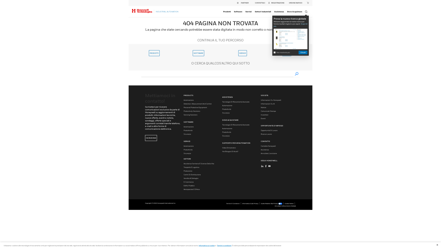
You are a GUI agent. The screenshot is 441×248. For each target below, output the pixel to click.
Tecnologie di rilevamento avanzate (235, 102)
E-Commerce (189, 182)
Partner (245, 3)
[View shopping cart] (308, 3)
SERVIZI (242, 53)
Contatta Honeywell (268, 146)
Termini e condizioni (233, 203)
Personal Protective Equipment (195, 107)
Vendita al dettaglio (191, 178)
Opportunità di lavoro (269, 130)
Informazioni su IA (268, 104)
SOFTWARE (198, 53)
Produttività (188, 130)
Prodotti (227, 11)
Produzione (188, 171)
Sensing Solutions (190, 115)
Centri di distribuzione (192, 175)
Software (238, 11)
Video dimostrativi (229, 148)
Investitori (264, 115)
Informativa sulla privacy (250, 203)
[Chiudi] (437, 244)
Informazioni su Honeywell (271, 100)
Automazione (189, 100)
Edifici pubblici (189, 186)
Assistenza (279, 11)
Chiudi (303, 52)
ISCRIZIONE (151, 138)
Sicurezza (187, 134)
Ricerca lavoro (266, 134)
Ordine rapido (295, 3)
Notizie (263, 107)
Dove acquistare (294, 11)
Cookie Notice (289, 203)
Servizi (248, 11)
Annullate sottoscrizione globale (285, 206)
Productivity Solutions (192, 111)
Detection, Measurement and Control (198, 104)
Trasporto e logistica (191, 167)
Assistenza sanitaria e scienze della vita (199, 164)
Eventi (263, 118)
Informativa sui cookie (207, 246)
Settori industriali (263, 11)
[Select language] (238, 3)
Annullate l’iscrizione (269, 153)
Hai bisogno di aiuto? (230, 151)
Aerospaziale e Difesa (192, 189)
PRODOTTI (154, 53)
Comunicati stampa (268, 111)
